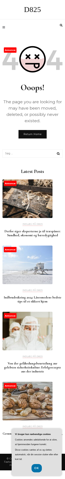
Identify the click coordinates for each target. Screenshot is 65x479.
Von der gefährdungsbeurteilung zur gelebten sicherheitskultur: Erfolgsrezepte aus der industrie (32, 367)
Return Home (33, 134)
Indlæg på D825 (32, 224)
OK (36, 468)
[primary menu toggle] (4, 27)
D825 (32, 9)
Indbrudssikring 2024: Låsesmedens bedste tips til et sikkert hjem (32, 299)
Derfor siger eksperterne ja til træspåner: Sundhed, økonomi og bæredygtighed (32, 233)
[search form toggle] (61, 25)
